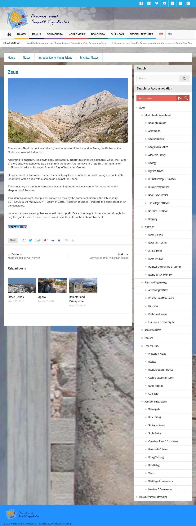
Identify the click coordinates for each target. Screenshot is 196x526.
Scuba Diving (154, 433)
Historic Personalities (158, 187)
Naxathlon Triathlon (157, 242)
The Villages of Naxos (158, 203)
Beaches (149, 338)
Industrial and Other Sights (161, 322)
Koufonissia (77, 34)
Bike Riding (153, 465)
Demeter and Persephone (77, 299)
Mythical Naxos (89, 58)
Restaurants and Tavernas (160, 370)
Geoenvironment (156, 139)
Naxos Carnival (155, 234)
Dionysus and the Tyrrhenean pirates (108, 256)
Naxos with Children (157, 449)
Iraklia (36, 34)
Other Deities (16, 297)
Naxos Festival (155, 259)
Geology (152, 163)
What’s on (149, 227)
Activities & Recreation (156, 401)
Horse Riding (154, 417)
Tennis (151, 473)
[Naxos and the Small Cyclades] (38, 18)
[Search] (184, 78)
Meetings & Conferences (160, 489)
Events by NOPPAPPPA (160, 275)
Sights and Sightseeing (156, 282)
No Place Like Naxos (158, 211)
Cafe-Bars (153, 394)
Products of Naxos (157, 354)
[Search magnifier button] (186, 98)
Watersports (154, 409)
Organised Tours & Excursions (163, 441)
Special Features (141, 34)
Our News (117, 34)
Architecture (154, 131)
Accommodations (153, 330)
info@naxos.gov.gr (63, 523)
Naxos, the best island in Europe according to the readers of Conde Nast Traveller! (133, 43)
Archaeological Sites (158, 290)
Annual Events (155, 251)
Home (11, 58)
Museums (153, 306)
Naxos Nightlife (155, 386)
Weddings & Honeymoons (160, 481)
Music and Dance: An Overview (24, 256)
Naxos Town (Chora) (158, 195)
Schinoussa (55, 34)
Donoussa (98, 34)
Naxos (21, 34)
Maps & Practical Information (153, 497)
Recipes (152, 362)
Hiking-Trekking (156, 457)
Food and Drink (152, 346)
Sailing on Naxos (156, 425)
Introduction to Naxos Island (55, 58)
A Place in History (157, 155)
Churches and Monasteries (161, 298)
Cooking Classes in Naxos (161, 378)
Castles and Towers (157, 314)
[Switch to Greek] (170, 34)
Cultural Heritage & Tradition (162, 179)
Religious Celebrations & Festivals (164, 267)
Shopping (152, 219)
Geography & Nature (158, 147)
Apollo (42, 297)
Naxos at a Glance (157, 123)
